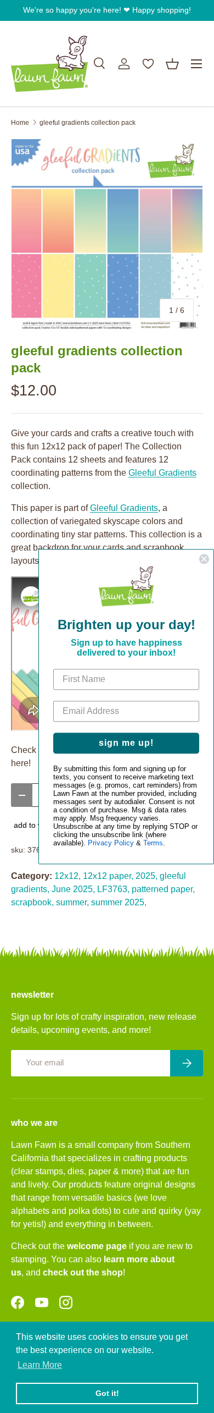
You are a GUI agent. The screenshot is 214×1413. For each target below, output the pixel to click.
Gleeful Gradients (162, 472)
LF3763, (113, 889)
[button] (172, 64)
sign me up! (126, 742)
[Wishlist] (148, 64)
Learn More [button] (40, 1365)
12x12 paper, (108, 876)
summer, (72, 902)
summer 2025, (119, 902)
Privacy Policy (111, 843)
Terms (153, 843)
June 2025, (73, 889)
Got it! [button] (107, 1393)
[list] (107, 235)
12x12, (67, 876)
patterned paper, (163, 889)
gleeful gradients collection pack (88, 122)
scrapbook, (32, 902)
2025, (146, 876)
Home (20, 122)
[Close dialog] (204, 558)
